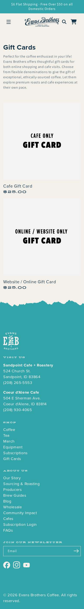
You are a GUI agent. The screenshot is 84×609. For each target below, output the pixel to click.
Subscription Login (20, 524)
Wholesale (12, 507)
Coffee (9, 429)
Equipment (12, 447)
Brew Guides (14, 495)
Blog (7, 501)
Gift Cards (12, 459)
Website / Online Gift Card (29, 282)
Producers (12, 489)
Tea (6, 435)
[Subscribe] (76, 551)
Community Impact (20, 513)
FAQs (8, 530)
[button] (8, 22)
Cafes (8, 518)
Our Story (12, 478)
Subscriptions (15, 453)
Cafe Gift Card (17, 186)
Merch (9, 441)
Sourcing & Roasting (21, 484)
